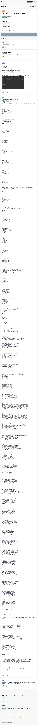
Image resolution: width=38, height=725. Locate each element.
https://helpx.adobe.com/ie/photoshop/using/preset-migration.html (11, 73)
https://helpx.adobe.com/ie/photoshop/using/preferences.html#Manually (11, 71)
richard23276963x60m (7, 16)
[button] (30, 1)
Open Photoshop (33, 6)
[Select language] (26, 1)
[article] (19, 44)
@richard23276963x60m (5, 44)
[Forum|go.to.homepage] (7, 1)
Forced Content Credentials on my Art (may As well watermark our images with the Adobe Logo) (15, 708)
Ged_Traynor (6, 41)
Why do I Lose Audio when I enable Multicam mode (9, 704)
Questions (3, 698)
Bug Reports (3, 694)
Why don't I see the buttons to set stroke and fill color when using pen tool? (12, 695)
